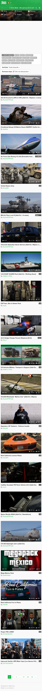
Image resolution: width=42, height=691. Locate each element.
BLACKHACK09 (7, 634)
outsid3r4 (5, 458)
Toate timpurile (10, 67)
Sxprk (4, 305)
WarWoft (5, 129)
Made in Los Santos (7, 688)
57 (24, 677)
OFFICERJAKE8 (8, 663)
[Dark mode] (36, 7)
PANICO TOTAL (7, 276)
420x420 (5, 428)
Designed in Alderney (8, 686)
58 (28, 677)
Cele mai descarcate (15, 71)
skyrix (4, 487)
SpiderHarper (6, 575)
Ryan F (5, 340)
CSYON (5, 605)
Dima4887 (6, 188)
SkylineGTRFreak (8, 100)
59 (32, 677)
